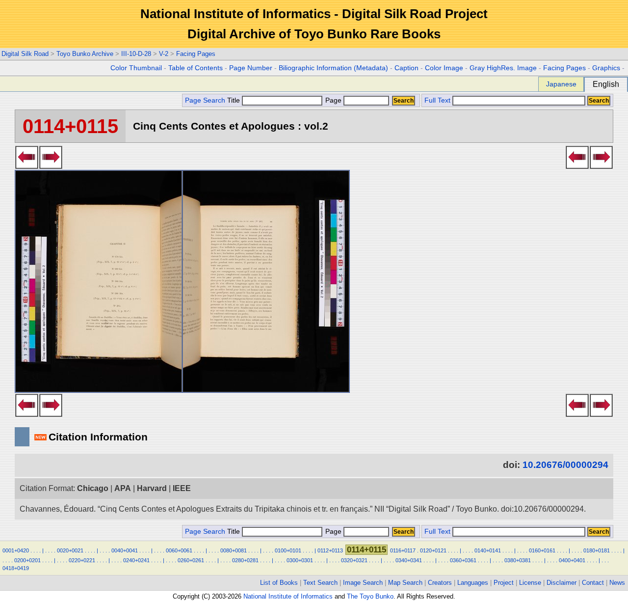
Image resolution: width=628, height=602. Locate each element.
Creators (440, 582)
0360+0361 (463, 560)
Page (333, 100)
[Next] (50, 166)
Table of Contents (195, 68)
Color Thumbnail (136, 68)
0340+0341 (408, 560)
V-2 (163, 53)
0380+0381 (517, 560)
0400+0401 (572, 560)
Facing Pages (195, 53)
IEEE (182, 488)
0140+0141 (487, 550)
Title (234, 100)
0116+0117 (403, 550)
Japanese (561, 84)
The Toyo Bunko (370, 596)
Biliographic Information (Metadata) (333, 68)
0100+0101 (288, 550)
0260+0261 (191, 560)
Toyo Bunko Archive (84, 53)
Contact (593, 582)
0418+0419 (15, 568)
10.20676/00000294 (565, 465)
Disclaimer (561, 582)
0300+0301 (300, 560)
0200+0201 (27, 560)
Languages (472, 582)
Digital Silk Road (25, 53)
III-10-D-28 (136, 53)
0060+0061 (179, 550)
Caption (406, 68)
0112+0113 (330, 550)
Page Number (250, 68)
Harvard (152, 488)
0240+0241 (136, 560)
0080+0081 (233, 550)
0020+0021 (70, 550)
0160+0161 (542, 550)
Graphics (606, 68)
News (617, 582)
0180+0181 (596, 550)
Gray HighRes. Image (503, 68)
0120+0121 (433, 550)
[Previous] (26, 166)
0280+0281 (245, 560)
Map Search (405, 582)
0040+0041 (124, 550)
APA (122, 488)
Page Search (205, 100)
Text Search (320, 582)
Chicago (92, 488)
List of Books (279, 582)
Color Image (444, 68)
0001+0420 (15, 550)
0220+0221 (82, 560)
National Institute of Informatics (288, 596)
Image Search (363, 582)
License (530, 582)
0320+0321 (354, 560)
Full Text (437, 100)
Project (504, 582)
